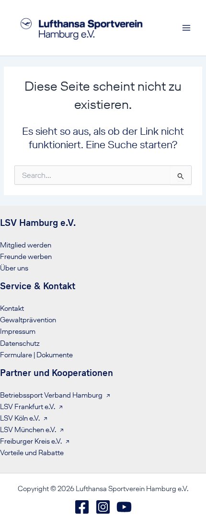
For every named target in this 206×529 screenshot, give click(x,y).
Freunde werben (26, 256)
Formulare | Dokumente (36, 355)
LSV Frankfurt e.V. (27, 406)
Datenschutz (20, 343)
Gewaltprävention (28, 320)
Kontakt (12, 308)
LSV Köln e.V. (20, 418)
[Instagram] (103, 507)
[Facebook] (82, 507)
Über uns (14, 268)
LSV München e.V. (28, 430)
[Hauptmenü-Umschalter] (186, 28)
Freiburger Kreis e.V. (31, 441)
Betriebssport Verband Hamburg (51, 395)
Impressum (17, 331)
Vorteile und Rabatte (32, 453)
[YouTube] (124, 507)
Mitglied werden (25, 245)
